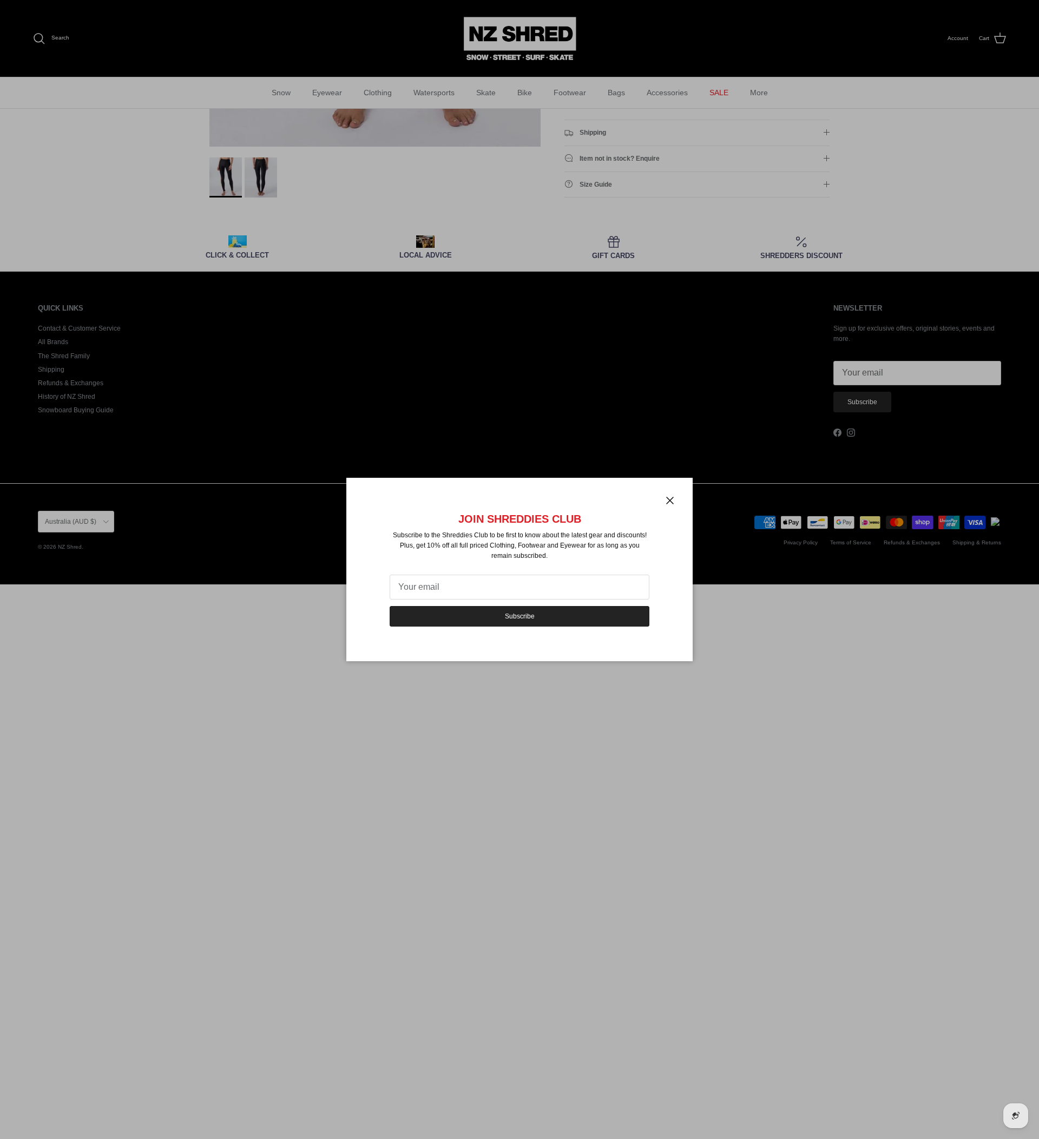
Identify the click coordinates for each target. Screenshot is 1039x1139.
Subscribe (520, 616)
